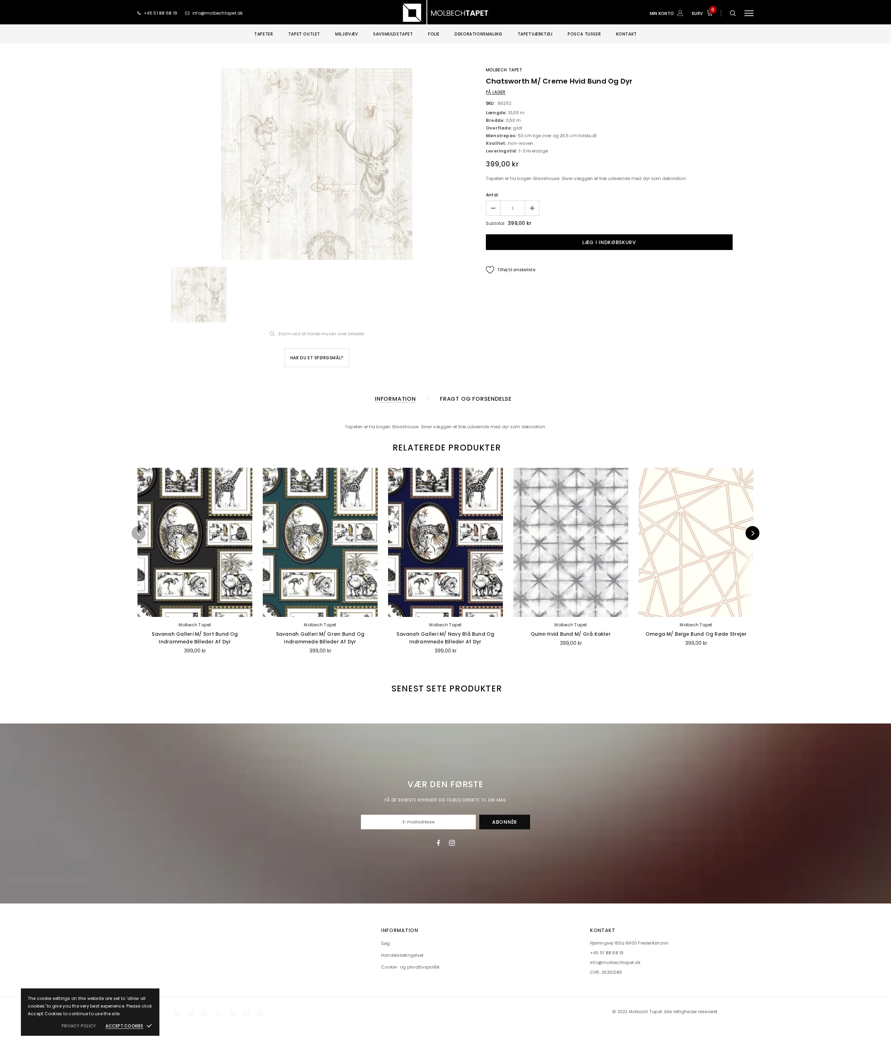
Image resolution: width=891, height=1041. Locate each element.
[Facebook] (438, 843)
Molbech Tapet (504, 70)
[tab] (445, 447)
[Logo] (445, 13)
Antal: (492, 195)
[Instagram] (452, 843)
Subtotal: (496, 223)
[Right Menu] (749, 13)
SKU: (490, 103)
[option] (316, 164)
